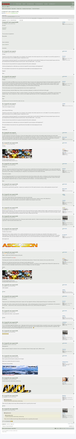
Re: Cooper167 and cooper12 (9, 51)
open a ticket (34, 18)
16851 (65, 152)
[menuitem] (8, 7)
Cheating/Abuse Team (14, 13)
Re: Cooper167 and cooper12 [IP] (10, 142)
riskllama (63, 289)
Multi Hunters (8, 13)
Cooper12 (4, 29)
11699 (65, 383)
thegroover (64, 349)
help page (40, 18)
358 (64, 363)
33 (64, 57)
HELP (73, 3)
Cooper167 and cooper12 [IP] (10, 11)
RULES (73, 4)
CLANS (46, 4)
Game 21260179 (5, 44)
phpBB (7, 430)
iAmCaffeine (6, 379)
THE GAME (18, 4)
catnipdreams (64, 322)
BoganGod (64, 395)
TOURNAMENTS (39, 4)
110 (64, 350)
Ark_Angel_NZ (64, 234)
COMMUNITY (52, 4)
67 (64, 138)
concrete (63, 220)
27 (64, 201)
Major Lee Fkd (64, 137)
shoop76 (63, 207)
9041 (65, 291)
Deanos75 (63, 56)
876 (64, 336)
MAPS (24, 4)
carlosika (63, 22)
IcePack (5, 144)
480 (64, 323)
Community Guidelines (11, 16)
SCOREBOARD (30, 4)
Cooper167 (4, 27)
